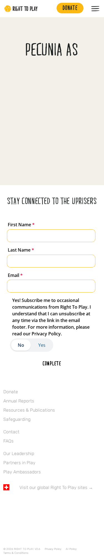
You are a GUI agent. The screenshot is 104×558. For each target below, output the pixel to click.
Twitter (18, 504)
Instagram (30, 504)
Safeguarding (17, 419)
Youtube (53, 504)
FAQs (8, 441)
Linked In (41, 504)
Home (21, 8)
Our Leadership (18, 453)
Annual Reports (18, 401)
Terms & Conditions (15, 553)
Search (49, 8)
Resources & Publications (29, 410)
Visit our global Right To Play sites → (56, 487)
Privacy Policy (53, 549)
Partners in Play (19, 462)
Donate (10, 391)
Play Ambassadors (22, 472)
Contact (11, 431)
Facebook (6, 504)
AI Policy (71, 549)
